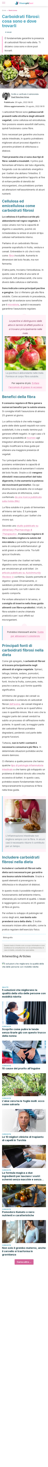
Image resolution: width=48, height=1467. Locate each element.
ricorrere (31, 437)
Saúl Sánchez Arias (20, 97)
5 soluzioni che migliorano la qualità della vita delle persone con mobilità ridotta (24, 993)
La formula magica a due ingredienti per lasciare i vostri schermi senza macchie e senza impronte (21, 1176)
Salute (5, 987)
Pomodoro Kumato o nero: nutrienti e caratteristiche (18, 1213)
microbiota (13, 304)
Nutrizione (13, 10)
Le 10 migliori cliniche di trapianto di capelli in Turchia (23, 1138)
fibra (11, 255)
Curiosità (6, 1026)
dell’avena (14, 704)
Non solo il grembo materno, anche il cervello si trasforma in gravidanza (24, 1251)
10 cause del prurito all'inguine (21, 1068)
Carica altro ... (24, 1262)
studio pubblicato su (20, 529)
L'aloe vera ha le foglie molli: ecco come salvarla (23, 1102)
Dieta (4, 10)
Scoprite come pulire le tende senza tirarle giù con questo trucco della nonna (24, 1032)
